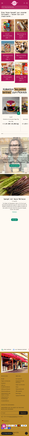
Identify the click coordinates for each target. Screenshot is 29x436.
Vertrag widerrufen (8, 433)
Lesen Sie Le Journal (14, 165)
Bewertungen (18, 393)
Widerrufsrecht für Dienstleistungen (5, 397)
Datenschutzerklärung (5, 391)
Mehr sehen (14, 219)
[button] (27, 3)
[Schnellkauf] (18, 113)
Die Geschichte (19, 379)
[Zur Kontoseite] (24, 3)
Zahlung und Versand (5, 389)
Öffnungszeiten (19, 391)
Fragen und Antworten (5, 381)
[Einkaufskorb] (27, 3)
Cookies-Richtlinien (5, 401)
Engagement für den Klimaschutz (20, 381)
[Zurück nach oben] (26, 433)
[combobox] (14, 7)
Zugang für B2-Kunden (20, 395)
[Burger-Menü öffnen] (2, 3)
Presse (17, 387)
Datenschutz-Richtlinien (13, 416)
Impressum (3, 383)
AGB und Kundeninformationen (5, 386)
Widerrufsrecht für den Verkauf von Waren (5, 394)
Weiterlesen (14, 212)
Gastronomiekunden (20, 389)
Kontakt (2, 379)
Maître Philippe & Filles (14, 432)
